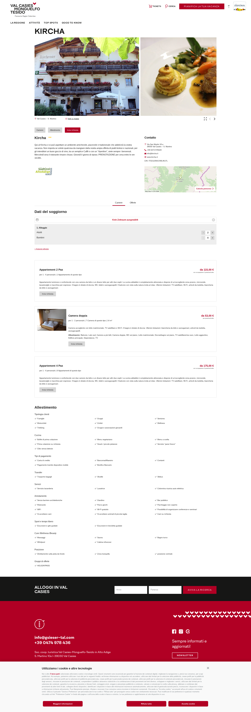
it (229, 6)
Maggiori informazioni (63, 704)
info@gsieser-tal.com (54, 638)
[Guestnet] (188, 632)
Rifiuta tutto (146, 704)
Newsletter (185, 656)
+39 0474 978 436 (52, 643)
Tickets (157, 6)
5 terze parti (55, 674)
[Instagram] (181, 632)
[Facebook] (174, 632)
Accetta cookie (188, 704)
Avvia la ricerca (200, 590)
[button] (208, 668)
